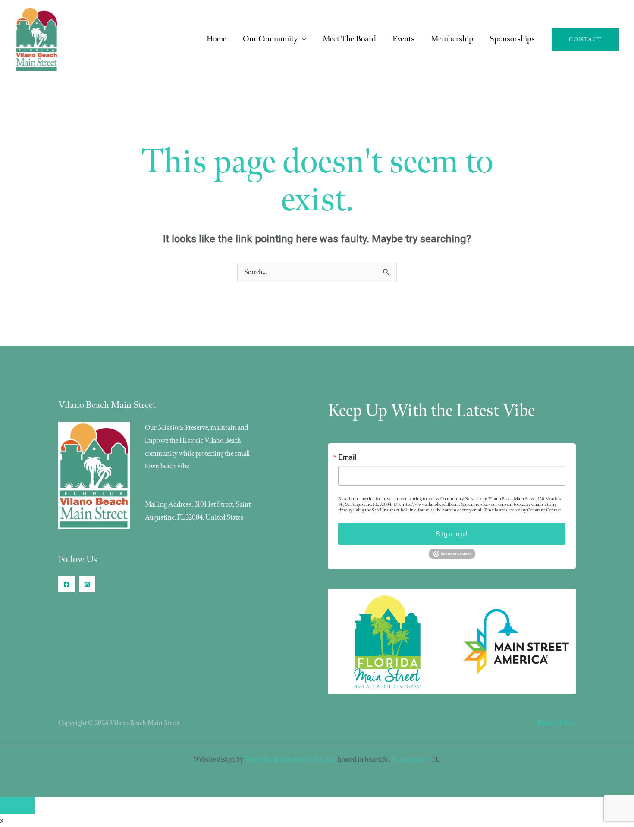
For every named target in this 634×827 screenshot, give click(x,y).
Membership (452, 39)
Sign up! (452, 534)
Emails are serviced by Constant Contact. (523, 510)
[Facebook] (66, 584)
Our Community (270, 39)
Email (347, 457)
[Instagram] (87, 584)
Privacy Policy (556, 723)
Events (403, 39)
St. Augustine (410, 760)
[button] (585, 39)
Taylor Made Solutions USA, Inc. (290, 760)
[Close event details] (17, 805)
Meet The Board (349, 39)
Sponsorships (512, 39)
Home (216, 39)
